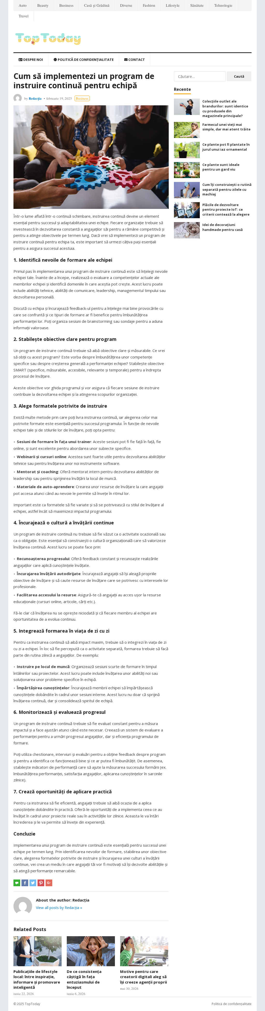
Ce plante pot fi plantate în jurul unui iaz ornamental (226, 147)
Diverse (126, 5)
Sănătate (197, 5)
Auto (23, 5)
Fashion (149, 5)
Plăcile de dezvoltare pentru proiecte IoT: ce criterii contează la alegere (225, 209)
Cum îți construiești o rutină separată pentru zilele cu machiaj (227, 189)
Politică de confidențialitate (85, 59)
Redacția (35, 98)
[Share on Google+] (49, 883)
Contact (136, 59)
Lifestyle (173, 5)
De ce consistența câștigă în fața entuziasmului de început (84, 979)
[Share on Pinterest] (41, 883)
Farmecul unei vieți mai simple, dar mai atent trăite (226, 127)
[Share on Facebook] (24, 883)
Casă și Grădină (96, 5)
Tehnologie (223, 5)
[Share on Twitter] (33, 883)
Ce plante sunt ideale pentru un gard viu (220, 167)
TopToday (32, 1004)
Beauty (43, 5)
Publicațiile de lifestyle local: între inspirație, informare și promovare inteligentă (36, 979)
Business (66, 5)
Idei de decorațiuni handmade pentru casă (222, 227)
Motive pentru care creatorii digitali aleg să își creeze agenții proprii (143, 977)
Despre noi (33, 59)
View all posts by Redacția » (59, 907)
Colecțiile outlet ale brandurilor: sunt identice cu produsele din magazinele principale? (225, 108)
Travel (23, 15)
